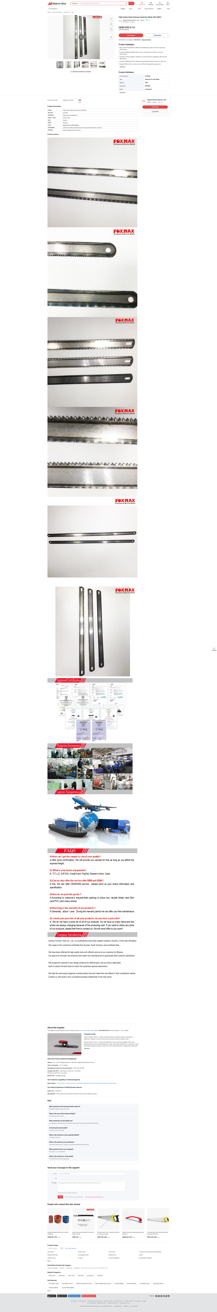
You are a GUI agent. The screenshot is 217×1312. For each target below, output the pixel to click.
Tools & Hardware (57, 12)
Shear (114, 1083)
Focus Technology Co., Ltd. (96, 1306)
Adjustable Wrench (82, 1083)
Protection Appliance (113, 1258)
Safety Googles (102, 1083)
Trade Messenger (74, 1296)
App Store (51, 1296)
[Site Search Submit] (131, 3)
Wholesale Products (108, 1301)
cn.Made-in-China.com (124, 1303)
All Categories (53, 8)
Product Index (137, 1301)
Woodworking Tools (52, 1255)
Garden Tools (81, 1252)
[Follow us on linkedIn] (169, 1296)
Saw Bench (62, 1275)
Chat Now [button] (158, 35)
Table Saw (100, 1275)
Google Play (62, 1296)
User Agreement (117, 1306)
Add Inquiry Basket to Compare (81, 71)
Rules (168, 8)
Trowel (59, 1083)
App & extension (149, 8)
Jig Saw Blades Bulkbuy (68, 1287)
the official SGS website (87, 1030)
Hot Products (74, 1301)
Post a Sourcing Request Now (94, 1197)
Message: (54, 1183)
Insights (144, 1301)
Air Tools (80, 1258)
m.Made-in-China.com (112, 1303)
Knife (90, 1083)
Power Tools (111, 1252)
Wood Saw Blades (131, 1283)
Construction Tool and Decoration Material (150, 1252)
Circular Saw (90, 1275)
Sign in (168, 4)
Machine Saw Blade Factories (84, 1283)
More (48, 1290)
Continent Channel (128, 1301)
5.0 (149, 102)
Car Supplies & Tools (83, 1255)
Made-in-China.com (101, 1303)
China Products (82, 1301)
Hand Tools (67, 12)
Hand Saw (95, 1083)
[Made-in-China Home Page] (56, 3)
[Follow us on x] (159, 1296)
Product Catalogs (71, 1248)
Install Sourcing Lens (89, 1296)
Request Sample (146, 39)
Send (60, 1197)
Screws (141, 1255)
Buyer (130, 8)
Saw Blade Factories (67, 1283)
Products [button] (74, 3)
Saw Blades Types (145, 1283)
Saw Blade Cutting (53, 1283)
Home (49, 12)
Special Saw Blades (158, 1283)
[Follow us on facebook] (156, 1296)
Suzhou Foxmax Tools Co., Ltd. (131, 20)
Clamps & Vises (51, 1258)
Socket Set (74, 1083)
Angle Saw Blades (53, 1287)
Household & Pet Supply (145, 1258)
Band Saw (80, 1275)
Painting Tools (112, 1255)
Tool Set (67, 1083)
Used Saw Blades (119, 1283)
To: (56, 1178)
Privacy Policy (134, 1306)
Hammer (109, 1083)
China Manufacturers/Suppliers (95, 1301)
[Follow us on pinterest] (166, 1296)
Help (139, 8)
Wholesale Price (118, 1301)
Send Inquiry (131, 35)
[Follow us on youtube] (164, 1296)
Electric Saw (52, 1275)
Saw (72, 12)
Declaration (126, 1306)
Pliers (63, 1083)
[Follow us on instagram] (161, 1296)
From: (55, 1174)
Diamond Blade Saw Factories (103, 1283)
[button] (126, 3)
